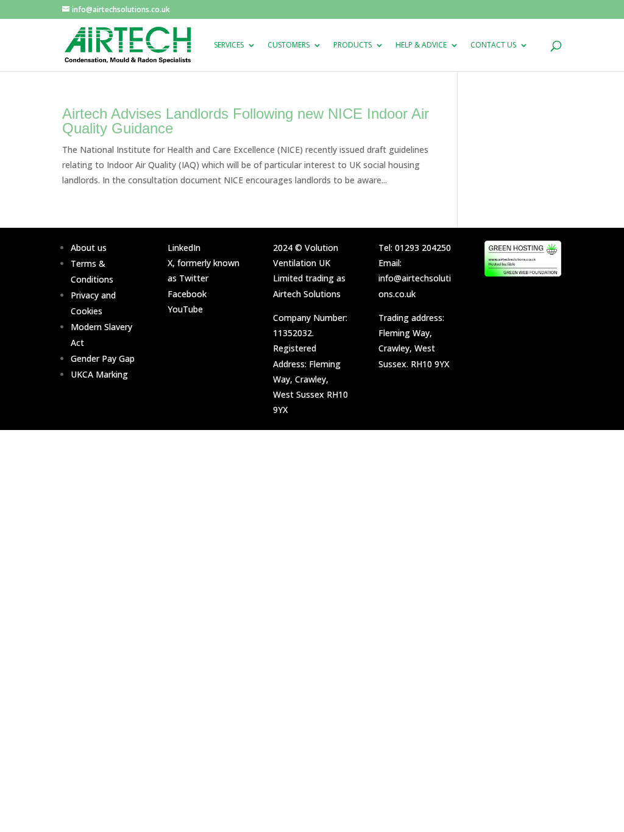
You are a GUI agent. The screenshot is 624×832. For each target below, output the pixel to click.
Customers (289, 45)
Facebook (187, 294)
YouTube (185, 309)
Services (229, 45)
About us (89, 247)
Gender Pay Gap (103, 358)
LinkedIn (184, 247)
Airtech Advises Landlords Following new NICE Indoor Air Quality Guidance (245, 120)
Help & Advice (421, 45)
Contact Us (493, 45)
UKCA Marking (99, 374)
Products (352, 45)
